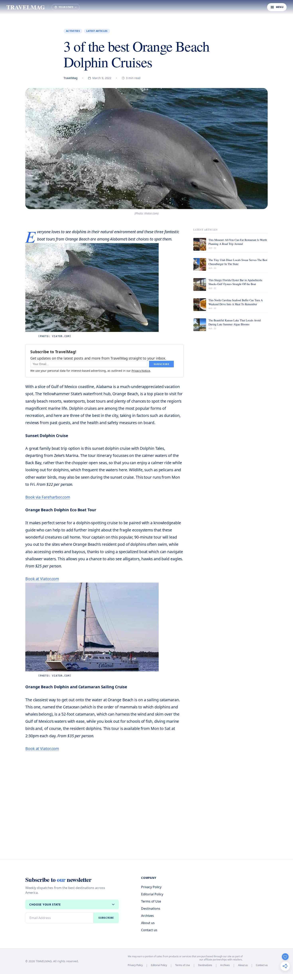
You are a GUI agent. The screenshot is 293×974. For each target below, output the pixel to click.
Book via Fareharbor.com (47, 497)
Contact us (149, 930)
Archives (147, 915)
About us (148, 923)
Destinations (150, 908)
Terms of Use (151, 901)
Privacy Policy (151, 887)
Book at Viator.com (42, 578)
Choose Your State (45, 904)
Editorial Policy (152, 894)
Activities (73, 31)
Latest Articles (97, 31)
